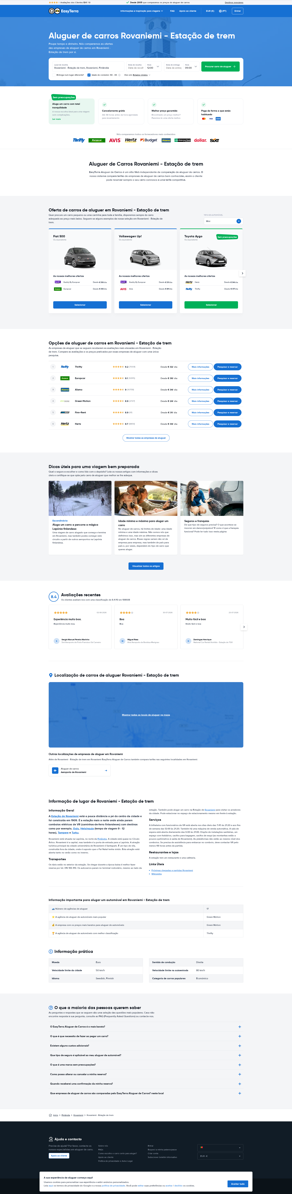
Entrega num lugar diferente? (70, 75)
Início (55, 1115)
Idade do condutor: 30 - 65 (104, 75)
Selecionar (80, 305)
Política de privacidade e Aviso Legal (115, 1161)
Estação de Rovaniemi (65, 816)
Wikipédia (156, 874)
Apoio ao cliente (187, 11)
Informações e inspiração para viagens (140, 11)
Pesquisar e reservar (227, 366)
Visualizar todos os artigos (146, 566)
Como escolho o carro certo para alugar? (117, 1153)
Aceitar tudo (238, 1184)
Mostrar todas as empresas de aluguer (146, 438)
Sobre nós (103, 1146)
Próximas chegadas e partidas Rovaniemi (172, 870)
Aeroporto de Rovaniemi (73, 770)
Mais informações (200, 366)
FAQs (100, 1149)
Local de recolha (61, 64)
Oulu (76, 829)
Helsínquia (87, 829)
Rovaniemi (210, 809)
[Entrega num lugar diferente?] (53, 75)
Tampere (63, 833)
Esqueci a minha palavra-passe (162, 1149)
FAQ (172, 11)
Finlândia (102, 839)
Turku (75, 833)
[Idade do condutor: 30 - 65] (88, 75)
